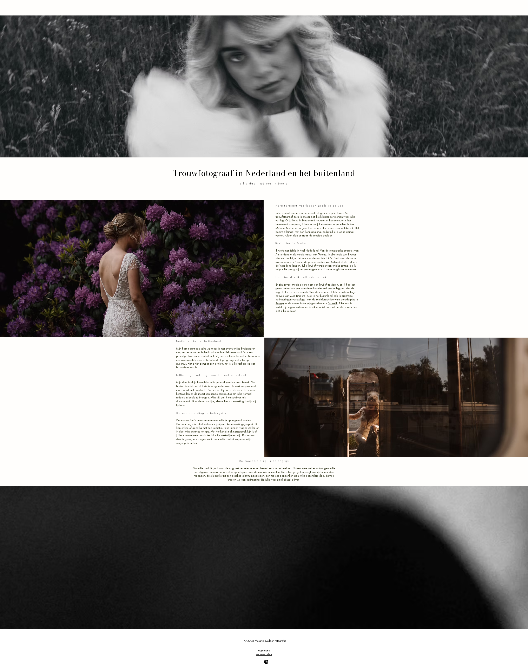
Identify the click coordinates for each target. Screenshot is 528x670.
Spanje (280, 303)
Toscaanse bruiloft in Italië (203, 356)
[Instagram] (266, 662)
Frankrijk (332, 303)
